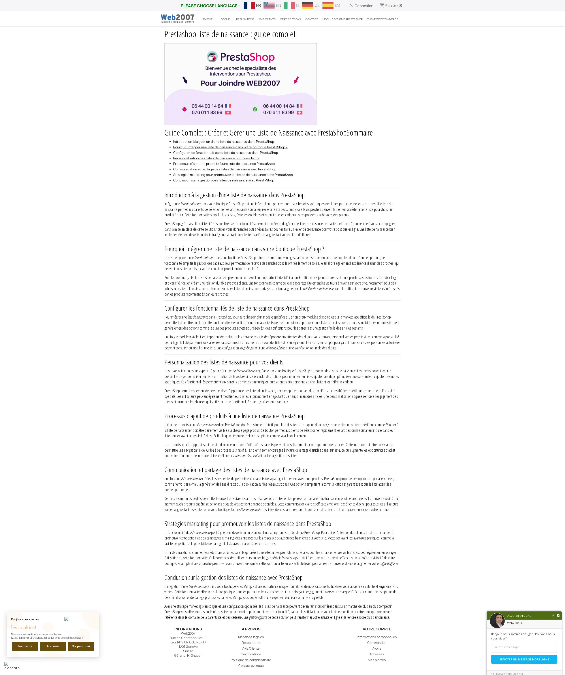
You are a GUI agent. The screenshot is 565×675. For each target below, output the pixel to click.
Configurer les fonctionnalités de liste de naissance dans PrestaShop (225, 153)
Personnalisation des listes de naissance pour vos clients (216, 158)
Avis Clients (251, 648)
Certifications (251, 654)
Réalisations (251, 643)
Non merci (25, 646)
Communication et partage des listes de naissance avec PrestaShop (224, 169)
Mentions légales (251, 637)
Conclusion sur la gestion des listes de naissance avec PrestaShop (223, 180)
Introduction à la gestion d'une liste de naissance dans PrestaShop (223, 142)
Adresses (377, 654)
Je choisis (53, 646)
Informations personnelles (377, 637)
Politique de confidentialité (251, 660)
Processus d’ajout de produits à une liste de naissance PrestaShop (224, 164)
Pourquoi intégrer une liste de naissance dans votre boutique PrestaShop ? (230, 147)
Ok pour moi (81, 646)
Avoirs (377, 648)
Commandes (376, 643)
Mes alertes (377, 660)
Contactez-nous (251, 666)
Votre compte (377, 629)
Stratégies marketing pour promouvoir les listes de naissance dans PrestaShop (233, 175)
